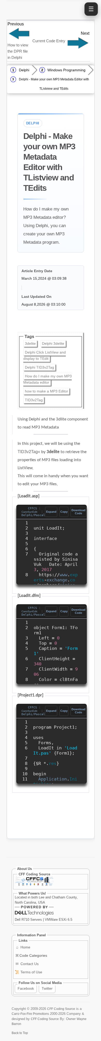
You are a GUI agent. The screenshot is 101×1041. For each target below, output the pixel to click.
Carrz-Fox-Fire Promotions (30, 1013)
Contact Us (27, 964)
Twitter (47, 988)
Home (23, 947)
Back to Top (20, 1033)
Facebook (26, 988)
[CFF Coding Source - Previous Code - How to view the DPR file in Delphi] (19, 39)
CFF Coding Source (61, 1008)
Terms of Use (28, 972)
